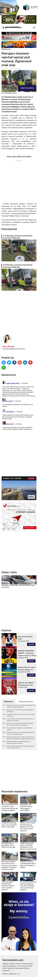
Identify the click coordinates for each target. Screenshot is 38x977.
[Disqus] (19, 405)
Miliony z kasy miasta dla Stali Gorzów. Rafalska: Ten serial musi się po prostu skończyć (20, 724)
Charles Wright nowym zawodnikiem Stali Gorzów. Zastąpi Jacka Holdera (20, 719)
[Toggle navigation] (34, 27)
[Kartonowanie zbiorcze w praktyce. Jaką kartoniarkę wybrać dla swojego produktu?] (10, 799)
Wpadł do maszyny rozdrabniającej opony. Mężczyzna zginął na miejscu (18, 742)
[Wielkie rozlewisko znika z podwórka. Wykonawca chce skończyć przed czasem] (28, 837)
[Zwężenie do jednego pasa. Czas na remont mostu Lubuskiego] (10, 817)
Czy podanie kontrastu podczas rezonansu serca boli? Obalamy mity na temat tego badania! (28, 886)
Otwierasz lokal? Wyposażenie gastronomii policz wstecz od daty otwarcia (20, 747)
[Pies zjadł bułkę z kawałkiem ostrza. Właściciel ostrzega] (10, 837)
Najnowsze (8, 701)
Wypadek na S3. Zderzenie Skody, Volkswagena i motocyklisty (20, 710)
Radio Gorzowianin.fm (9, 966)
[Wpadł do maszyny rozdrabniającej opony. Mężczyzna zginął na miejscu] (28, 856)
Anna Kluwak (8, 347)
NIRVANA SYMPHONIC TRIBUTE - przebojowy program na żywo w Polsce (27, 653)
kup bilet (31, 644)
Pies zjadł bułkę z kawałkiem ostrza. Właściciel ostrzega (19, 728)
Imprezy (6, 630)
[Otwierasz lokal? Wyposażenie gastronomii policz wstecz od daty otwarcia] (10, 876)
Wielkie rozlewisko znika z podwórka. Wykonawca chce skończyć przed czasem (20, 733)
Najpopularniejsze (26, 701)
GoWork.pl (10, 968)
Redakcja (5, 963)
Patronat (18, 963)
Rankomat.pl (19, 968)
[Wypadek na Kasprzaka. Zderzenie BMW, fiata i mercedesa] (19, 579)
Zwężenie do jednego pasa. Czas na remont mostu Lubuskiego (21, 715)
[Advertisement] (19, 182)
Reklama (12, 963)
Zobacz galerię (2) (27, 88)
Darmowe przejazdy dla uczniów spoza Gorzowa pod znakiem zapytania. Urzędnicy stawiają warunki (21, 737)
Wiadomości (6, 49)
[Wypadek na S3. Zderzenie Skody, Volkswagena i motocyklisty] (28, 799)
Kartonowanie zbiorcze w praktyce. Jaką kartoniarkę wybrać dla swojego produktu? (21, 706)
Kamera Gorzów (27, 963)
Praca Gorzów (22, 966)
